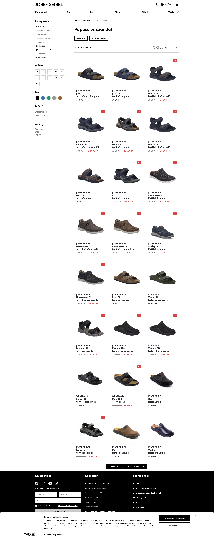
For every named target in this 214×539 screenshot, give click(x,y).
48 (62, 78)
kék (43, 98)
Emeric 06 (87, 146)
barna (60, 98)
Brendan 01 (85, 349)
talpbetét (41, 42)
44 (37, 78)
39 (37, 72)
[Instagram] (43, 483)
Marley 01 (156, 247)
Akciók (118, 11)
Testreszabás (173, 525)
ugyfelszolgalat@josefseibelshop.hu (101, 512)
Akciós (82, 38)
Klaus (154, 400)
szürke (54, 98)
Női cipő (40, 27)
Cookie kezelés (139, 508)
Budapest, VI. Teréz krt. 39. (97, 483)
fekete (37, 98)
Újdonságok (41, 11)
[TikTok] (57, 483)
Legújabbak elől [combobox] (160, 48)
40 (43, 72)
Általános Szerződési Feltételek (147, 493)
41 (50, 72)
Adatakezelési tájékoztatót (68, 506)
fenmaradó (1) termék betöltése (126, 466)
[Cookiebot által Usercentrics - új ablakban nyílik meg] (29, 534)
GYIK (135, 503)
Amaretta (41, 129)
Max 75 (84, 196)
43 (62, 72)
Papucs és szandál (44, 30)
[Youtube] (50, 483)
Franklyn (120, 146)
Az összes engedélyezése (175, 518)
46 (49, 78)
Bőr (38, 132)
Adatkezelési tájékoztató (144, 488)
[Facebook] (36, 483)
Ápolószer (41, 58)
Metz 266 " (119, 400)
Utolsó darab (100, 38)
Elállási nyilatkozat (141, 498)
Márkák (172, 11)
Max (120, 451)
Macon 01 (158, 298)
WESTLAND (41, 116)
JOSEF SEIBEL (42, 112)
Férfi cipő (40, 46)
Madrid (156, 451)
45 (43, 78)
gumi (39, 135)
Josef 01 (87, 95)
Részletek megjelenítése (53, 535)
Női (68, 11)
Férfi (92, 11)
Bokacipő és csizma (44, 38)
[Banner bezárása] (195, 516)
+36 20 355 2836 (91, 507)
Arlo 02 (120, 196)
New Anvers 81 (87, 247)
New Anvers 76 (156, 196)
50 (37, 84)
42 (56, 72)
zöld (48, 98)
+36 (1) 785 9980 (91, 502)
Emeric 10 (159, 95)
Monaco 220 (122, 349)
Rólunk (144, 11)
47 (56, 78)
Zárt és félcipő (43, 34)
